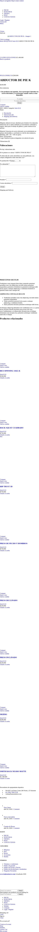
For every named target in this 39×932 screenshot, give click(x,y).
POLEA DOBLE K (6, 75)
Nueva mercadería (9, 817)
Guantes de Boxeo (9, 826)
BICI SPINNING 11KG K (10, 371)
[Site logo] (11, 7)
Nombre (3, 179)
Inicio (2, 41)
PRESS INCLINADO (8, 657)
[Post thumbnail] (7, 806)
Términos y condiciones (11, 864)
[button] (5, 378)
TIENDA (7, 839)
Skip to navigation (5, 1)
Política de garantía (9, 866)
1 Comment (16, 809)
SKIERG (3, 714)
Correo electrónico (6, 183)
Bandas (6, 856)
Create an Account (5, 924)
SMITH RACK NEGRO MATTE (13, 771)
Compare (6, 908)
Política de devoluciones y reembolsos (15, 869)
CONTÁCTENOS (9, 842)
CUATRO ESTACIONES (8, 57)
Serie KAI (15, 41)
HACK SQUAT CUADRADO (11, 428)
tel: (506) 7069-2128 (11, 792)
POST (6, 840)
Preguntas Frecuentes (10, 871)
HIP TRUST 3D (6, 487)
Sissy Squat (7, 807)
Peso (5, 851)
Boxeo (6, 853)
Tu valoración (4, 164)
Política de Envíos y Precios (12, 867)
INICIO (6, 835)
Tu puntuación (5, 161)
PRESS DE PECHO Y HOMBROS (13, 543)
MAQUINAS (8, 41)
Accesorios (7, 855)
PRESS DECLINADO (8, 600)
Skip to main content (17, 1)
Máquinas (7, 850)
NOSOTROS (8, 837)
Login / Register (8, 909)
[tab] (7, 113)
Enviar (19, 103)
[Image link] (10, 784)
